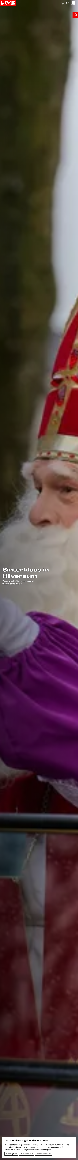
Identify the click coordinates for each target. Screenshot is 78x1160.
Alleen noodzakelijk (26, 1154)
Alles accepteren (11, 1154)
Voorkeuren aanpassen (43, 1154)
